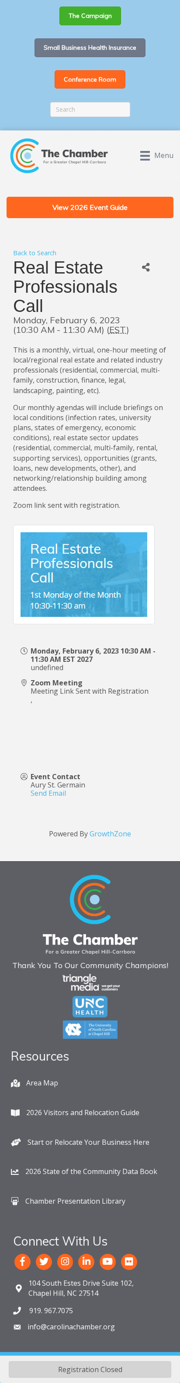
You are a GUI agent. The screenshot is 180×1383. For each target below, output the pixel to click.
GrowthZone (110, 834)
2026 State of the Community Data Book (91, 1171)
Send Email (48, 793)
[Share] (146, 267)
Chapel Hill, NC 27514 (81, 1288)
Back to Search (34, 253)
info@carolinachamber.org (71, 1327)
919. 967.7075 (50, 1310)
